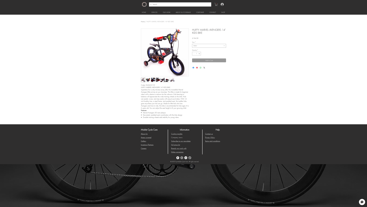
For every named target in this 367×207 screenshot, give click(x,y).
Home (143, 22)
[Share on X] (204, 68)
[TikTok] (189, 157)
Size (194, 42)
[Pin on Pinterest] (197, 68)
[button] (216, 4)
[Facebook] (177, 157)
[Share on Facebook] (193, 68)
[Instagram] (185, 157)
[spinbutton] (196, 53)
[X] (181, 157)
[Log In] (221, 4)
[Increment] (199, 53)
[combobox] (209, 46)
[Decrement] (193, 53)
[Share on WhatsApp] (200, 68)
